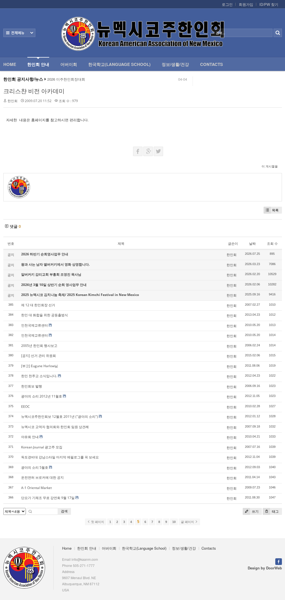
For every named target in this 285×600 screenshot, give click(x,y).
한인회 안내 (38, 64)
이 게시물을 (270, 166)
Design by (265, 568)
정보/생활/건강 (175, 64)
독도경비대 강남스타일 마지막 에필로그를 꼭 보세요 (60, 457)
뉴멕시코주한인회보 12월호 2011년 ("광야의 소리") (59, 416)
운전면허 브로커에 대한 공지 (42, 477)
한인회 (13, 100)
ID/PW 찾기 (268, 4)
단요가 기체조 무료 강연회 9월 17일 (48, 497)
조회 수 (272, 243)
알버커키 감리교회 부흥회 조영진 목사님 (51, 274)
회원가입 (246, 4)
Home (9, 64)
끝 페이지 (188, 522)
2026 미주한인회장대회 (66, 79)
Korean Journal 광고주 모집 (41, 447)
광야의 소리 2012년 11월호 (41, 396)
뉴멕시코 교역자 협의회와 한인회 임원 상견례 (55, 426)
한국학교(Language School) (119, 64)
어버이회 (68, 64)
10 (174, 522)
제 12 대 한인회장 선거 (38, 305)
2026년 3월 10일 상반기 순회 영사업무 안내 (54, 284)
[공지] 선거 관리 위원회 (38, 355)
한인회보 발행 (31, 386)
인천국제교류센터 (34, 325)
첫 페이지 (97, 522)
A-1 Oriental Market (36, 487)
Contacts (211, 64)
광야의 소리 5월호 (34, 467)
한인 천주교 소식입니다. (39, 376)
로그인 (227, 4)
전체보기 (19, 33)
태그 (275, 511)
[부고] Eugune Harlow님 (39, 366)
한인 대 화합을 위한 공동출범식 (44, 315)
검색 (64, 511)
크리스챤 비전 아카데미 (34, 91)
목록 (275, 210)
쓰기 (255, 511)
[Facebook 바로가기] (278, 561)
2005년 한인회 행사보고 (39, 345)
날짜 (252, 243)
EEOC (25, 406)
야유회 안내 (30, 436)
